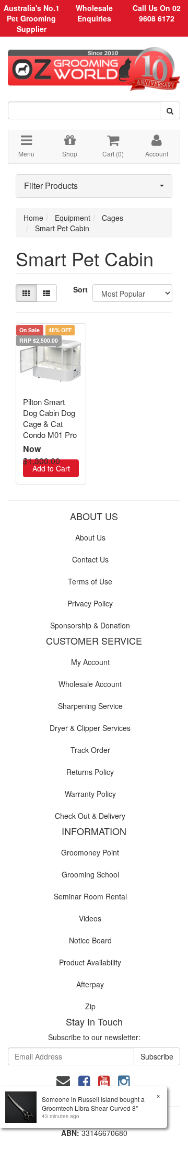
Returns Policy (90, 772)
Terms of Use (90, 581)
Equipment (72, 217)
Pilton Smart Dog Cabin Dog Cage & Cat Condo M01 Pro (50, 418)
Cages (112, 217)
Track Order (90, 750)
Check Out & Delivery (90, 815)
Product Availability (90, 962)
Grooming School (90, 874)
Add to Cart (51, 468)
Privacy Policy (90, 603)
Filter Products (51, 186)
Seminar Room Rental (90, 896)
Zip (90, 1006)
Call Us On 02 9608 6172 (157, 13)
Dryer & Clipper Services (90, 728)
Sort (79, 289)
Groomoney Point (90, 852)
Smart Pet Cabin (62, 228)
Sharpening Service (90, 706)
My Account (90, 662)
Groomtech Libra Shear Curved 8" (90, 1107)
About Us (90, 537)
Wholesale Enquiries (94, 13)
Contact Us (90, 559)
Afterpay (90, 984)
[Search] (170, 110)
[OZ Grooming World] (94, 65)
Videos (90, 918)
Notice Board (90, 940)
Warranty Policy (90, 793)
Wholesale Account (90, 684)
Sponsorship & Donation (90, 625)
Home (33, 217)
